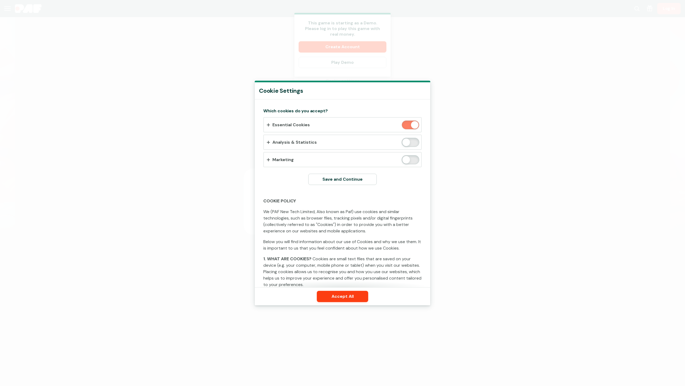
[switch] (414, 125)
